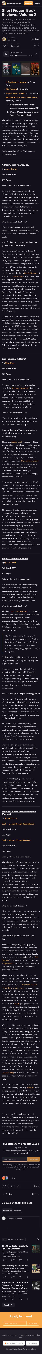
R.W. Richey (11, 38)
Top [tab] (4, 1239)
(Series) (35, 97)
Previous (9, 1194)
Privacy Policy (21, 1169)
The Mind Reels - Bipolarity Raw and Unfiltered (15, 1247)
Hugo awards (7, 963)
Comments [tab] (7, 1210)
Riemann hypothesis (20, 388)
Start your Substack (15, 1343)
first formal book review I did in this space (19, 986)
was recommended (19, 611)
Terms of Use (32, 1165)
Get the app (32, 1343)
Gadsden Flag (8, 1072)
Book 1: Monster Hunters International (18, 823)
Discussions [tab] (19, 1239)
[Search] (37, 1239)
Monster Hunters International (19, 97)
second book (16, 441)
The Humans (11, 89)
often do (30, 1087)
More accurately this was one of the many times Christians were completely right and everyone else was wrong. (14, 1292)
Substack (9, 1349)
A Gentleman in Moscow (16, 82)
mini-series (18, 276)
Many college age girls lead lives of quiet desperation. (15, 1253)
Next (34, 1194)
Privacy (21, 1335)
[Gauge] (36, 54)
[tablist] (12, 1210)
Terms (28, 1335)
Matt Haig (9, 363)
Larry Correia (11, 818)
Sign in (37, 3)
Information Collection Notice (25, 1167)
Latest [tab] (10, 1239)
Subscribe (28, 3)
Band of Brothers (31, 273)
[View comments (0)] (12, 45)
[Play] (6, 54)
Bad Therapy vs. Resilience (15, 1265)
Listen (37, 39)
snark (16, 1003)
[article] (21, 1253)
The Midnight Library (30, 460)
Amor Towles (11, 169)
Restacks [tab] (17, 1210)
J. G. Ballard (10, 562)
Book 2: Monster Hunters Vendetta (16, 840)
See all (6, 1305)
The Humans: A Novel (14, 359)
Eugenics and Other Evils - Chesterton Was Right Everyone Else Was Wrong (15, 1285)
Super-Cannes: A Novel (15, 93)
